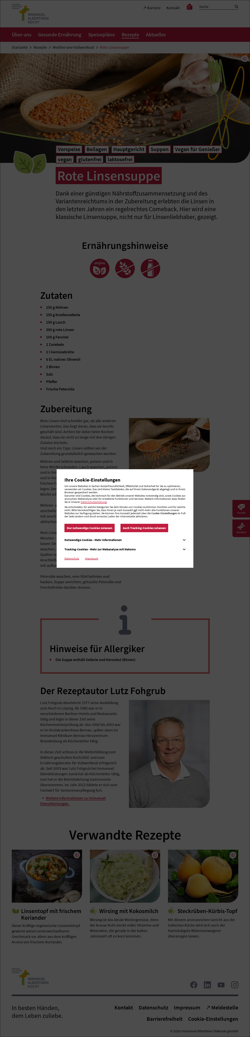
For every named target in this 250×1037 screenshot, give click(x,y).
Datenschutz (71, 558)
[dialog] (125, 518)
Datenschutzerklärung (94, 502)
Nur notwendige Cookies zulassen (89, 528)
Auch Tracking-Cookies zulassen (144, 528)
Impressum (91, 558)
